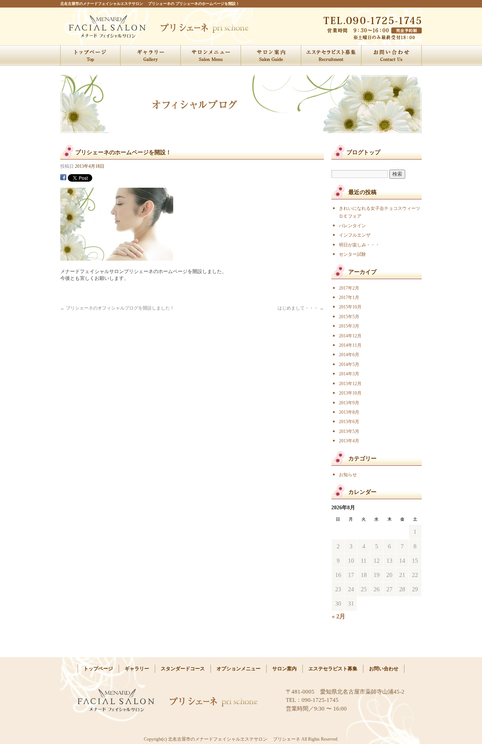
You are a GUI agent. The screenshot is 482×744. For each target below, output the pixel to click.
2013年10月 (350, 393)
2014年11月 (350, 345)
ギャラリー (150, 55)
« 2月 (338, 616)
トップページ (90, 55)
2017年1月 (349, 297)
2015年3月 (349, 326)
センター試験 (352, 254)
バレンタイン (352, 225)
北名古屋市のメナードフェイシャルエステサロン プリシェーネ (127, 26)
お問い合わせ (392, 55)
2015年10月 (350, 307)
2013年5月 (349, 431)
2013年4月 (349, 440)
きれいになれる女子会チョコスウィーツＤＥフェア (379, 212)
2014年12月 (350, 336)
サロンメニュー (211, 55)
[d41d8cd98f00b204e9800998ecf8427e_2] (116, 257)
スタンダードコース (183, 668)
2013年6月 (349, 421)
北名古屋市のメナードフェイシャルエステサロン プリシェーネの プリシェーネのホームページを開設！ (149, 4)
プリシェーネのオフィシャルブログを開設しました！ (117, 308)
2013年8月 (349, 412)
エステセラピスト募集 (331, 55)
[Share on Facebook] (63, 177)
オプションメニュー (239, 668)
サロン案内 (271, 55)
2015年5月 (349, 316)
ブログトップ (363, 152)
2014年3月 (349, 374)
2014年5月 (349, 364)
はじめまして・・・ (301, 308)
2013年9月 (349, 402)
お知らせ (348, 474)
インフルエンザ (355, 235)
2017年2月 (349, 288)
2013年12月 (350, 383)
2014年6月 (349, 354)
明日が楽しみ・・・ (359, 244)
